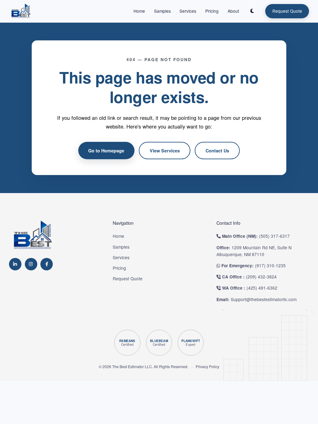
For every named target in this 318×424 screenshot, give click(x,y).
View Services (165, 150)
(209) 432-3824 (261, 276)
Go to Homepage (106, 150)
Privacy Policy (207, 366)
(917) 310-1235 (270, 265)
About (233, 11)
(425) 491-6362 (262, 288)
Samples (162, 11)
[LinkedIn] (15, 264)
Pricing (212, 11)
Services (187, 11)
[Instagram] (31, 264)
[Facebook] (46, 264)
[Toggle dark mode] (252, 11)
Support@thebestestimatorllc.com (264, 299)
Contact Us (217, 150)
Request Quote (287, 11)
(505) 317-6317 (274, 236)
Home (139, 11)
